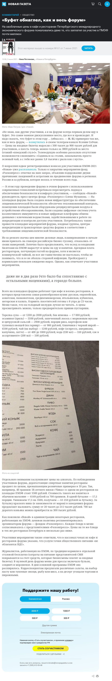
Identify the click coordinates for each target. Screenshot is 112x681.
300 (65, 618)
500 (34, 618)
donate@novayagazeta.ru (58, 663)
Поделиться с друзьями (48, 654)
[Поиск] (99, 4)
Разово (66, 599)
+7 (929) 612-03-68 (34, 665)
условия (68, 640)
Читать (88, 48)
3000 (33, 611)
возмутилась (37, 142)
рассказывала (27, 169)
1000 (65, 611)
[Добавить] (107, 4)
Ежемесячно (35, 599)
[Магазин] (92, 4)
